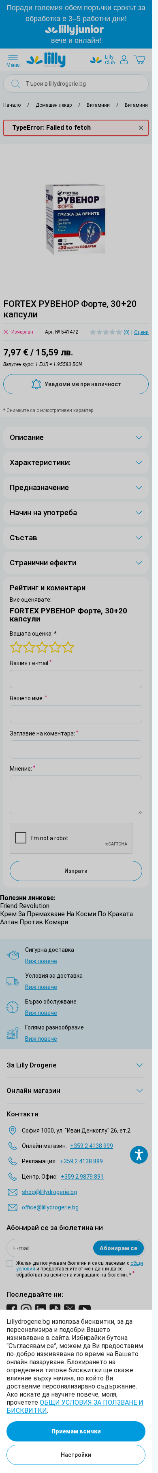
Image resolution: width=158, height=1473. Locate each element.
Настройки (76, 1455)
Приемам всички (76, 1431)
